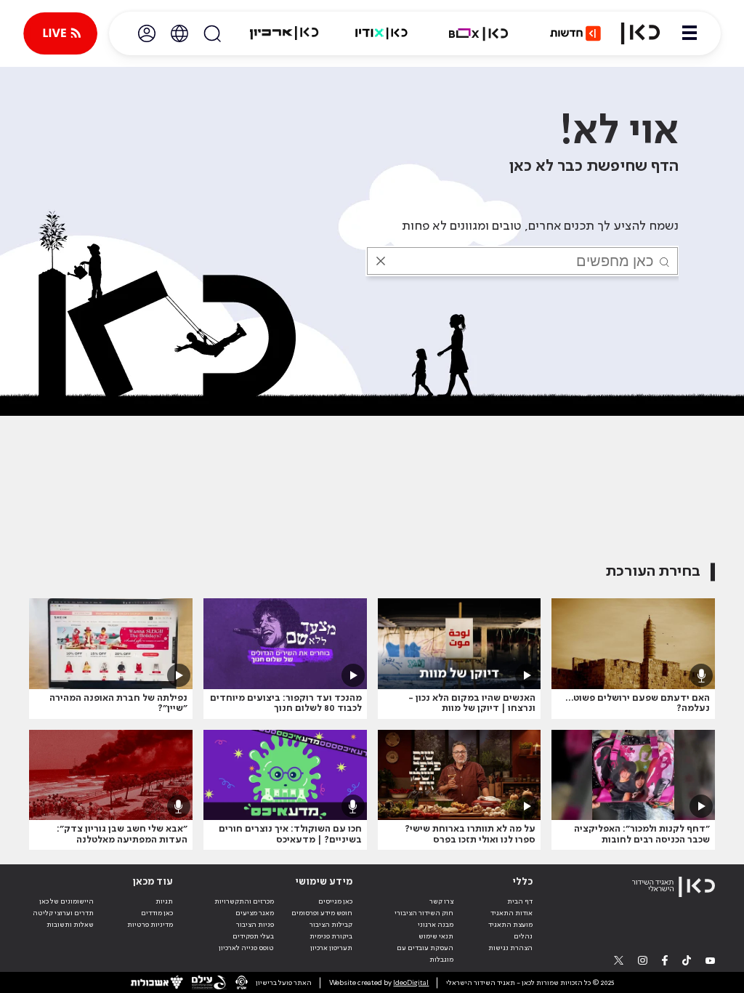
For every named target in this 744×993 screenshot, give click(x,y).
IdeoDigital (411, 982)
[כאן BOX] (479, 33)
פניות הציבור (255, 924)
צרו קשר (441, 901)
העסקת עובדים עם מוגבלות (425, 953)
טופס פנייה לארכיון (246, 948)
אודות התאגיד (511, 913)
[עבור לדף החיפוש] (212, 33)
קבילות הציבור (331, 924)
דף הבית (520, 901)
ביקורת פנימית (331, 936)
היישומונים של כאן (66, 901)
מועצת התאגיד (510, 924)
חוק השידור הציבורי (424, 913)
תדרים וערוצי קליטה (63, 913)
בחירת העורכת (653, 571)
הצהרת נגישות (510, 948)
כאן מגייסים (335, 901)
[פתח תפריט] (689, 33)
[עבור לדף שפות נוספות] (179, 33)
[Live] (60, 33)
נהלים (523, 936)
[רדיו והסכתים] (381, 33)
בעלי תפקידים (253, 936)
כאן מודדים (157, 913)
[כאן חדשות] (575, 33)
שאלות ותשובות (70, 924)
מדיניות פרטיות (150, 924)
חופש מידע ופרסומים (321, 913)
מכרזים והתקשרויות (244, 901)
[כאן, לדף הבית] (640, 33)
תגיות (164, 901)
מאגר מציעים (254, 913)
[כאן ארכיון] (284, 33)
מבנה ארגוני (435, 924)
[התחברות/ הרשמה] (146, 33)
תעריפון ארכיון (331, 948)
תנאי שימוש (435, 936)
